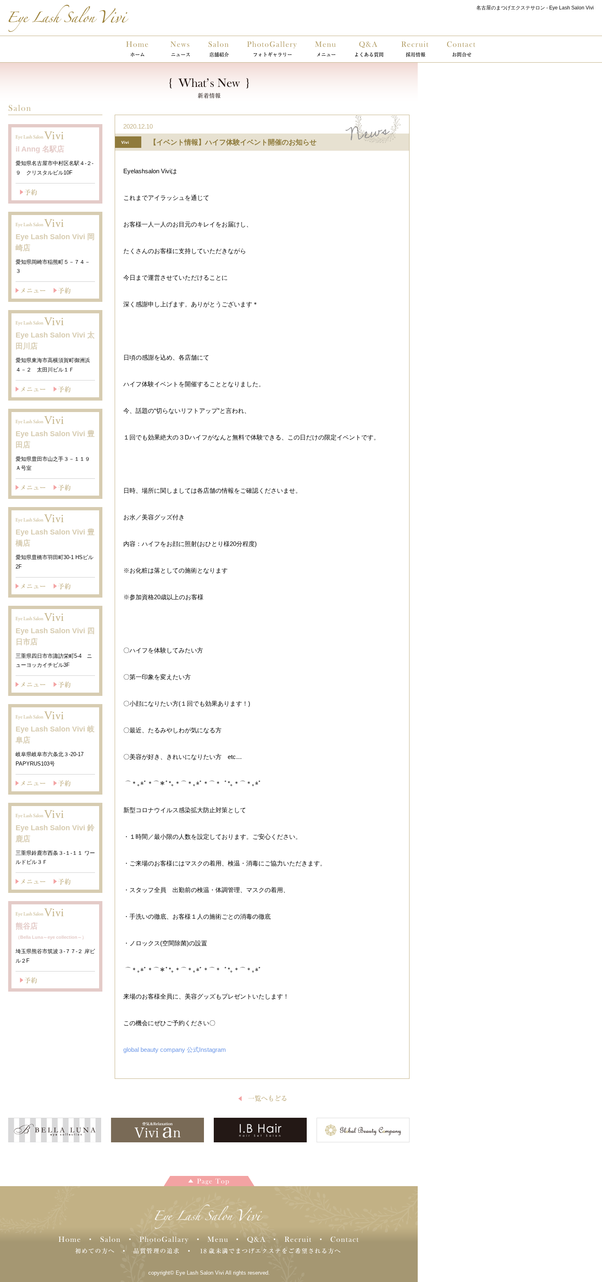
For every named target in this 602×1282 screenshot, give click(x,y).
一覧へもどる (262, 1098)
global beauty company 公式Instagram (174, 1049)
